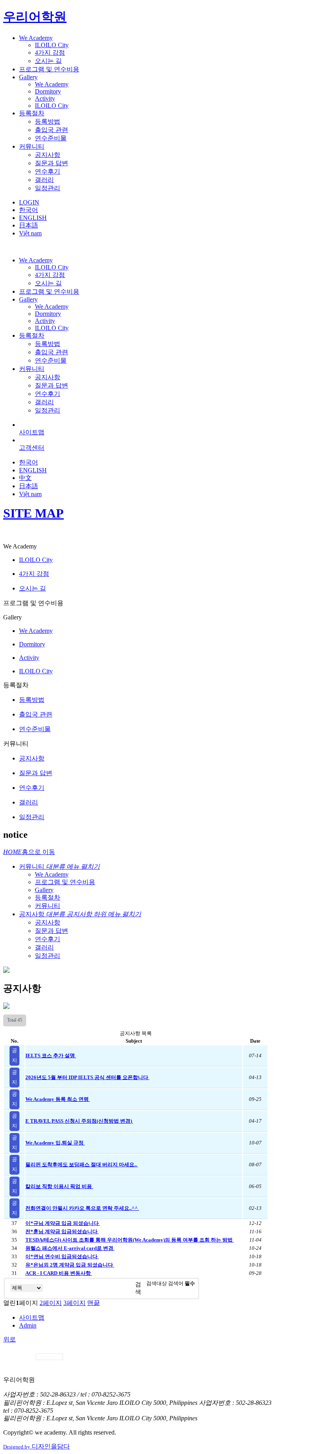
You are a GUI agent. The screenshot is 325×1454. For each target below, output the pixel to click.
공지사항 (47, 154)
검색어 (181, 1283)
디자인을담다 (36, 1446)
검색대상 (156, 1283)
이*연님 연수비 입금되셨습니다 (62, 1256)
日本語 (28, 225)
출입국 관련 (51, 129)
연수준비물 (51, 138)
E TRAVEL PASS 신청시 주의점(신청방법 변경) (79, 1121)
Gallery (28, 77)
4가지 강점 (50, 52)
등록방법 (47, 121)
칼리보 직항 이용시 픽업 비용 (59, 1186)
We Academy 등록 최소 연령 (57, 1099)
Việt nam (30, 233)
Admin (27, 1325)
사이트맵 (31, 432)
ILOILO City (52, 45)
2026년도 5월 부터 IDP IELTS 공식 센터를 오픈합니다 (87, 1077)
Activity (45, 98)
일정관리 (47, 188)
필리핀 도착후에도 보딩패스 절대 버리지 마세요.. (81, 1164)
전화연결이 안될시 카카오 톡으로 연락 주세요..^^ (82, 1208)
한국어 (28, 209)
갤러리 (44, 179)
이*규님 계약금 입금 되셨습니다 (62, 1223)
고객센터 (31, 447)
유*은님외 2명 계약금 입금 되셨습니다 (69, 1265)
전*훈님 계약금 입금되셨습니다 (62, 1231)
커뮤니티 (31, 146)
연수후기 (47, 171)
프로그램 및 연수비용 (49, 69)
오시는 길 (48, 60)
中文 (25, 477)
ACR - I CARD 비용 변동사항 (58, 1273)
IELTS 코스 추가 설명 (50, 1055)
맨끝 (93, 1302)
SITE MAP (33, 513)
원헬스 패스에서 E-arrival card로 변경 (70, 1248)
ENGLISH (33, 217)
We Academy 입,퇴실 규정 (55, 1143)
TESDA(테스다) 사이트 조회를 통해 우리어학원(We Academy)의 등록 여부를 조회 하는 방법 (129, 1240)
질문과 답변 (51, 163)
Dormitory (48, 91)
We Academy (36, 37)
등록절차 (31, 113)
